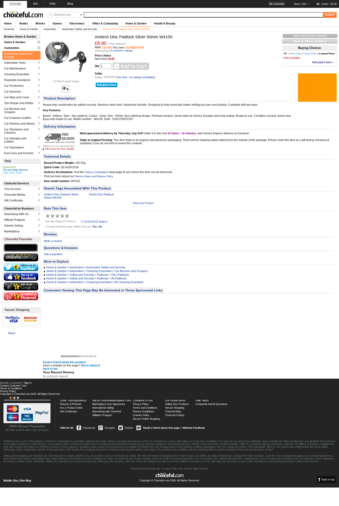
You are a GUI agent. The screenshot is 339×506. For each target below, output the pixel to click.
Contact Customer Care (13, 385)
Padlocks (102, 274)
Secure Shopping (174, 407)
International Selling (103, 407)
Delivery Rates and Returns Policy (94, 176)
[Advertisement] (78, 324)
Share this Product (143, 203)
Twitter (129, 427)
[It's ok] (91, 221)
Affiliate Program (14, 220)
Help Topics (202, 400)
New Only (295, 53)
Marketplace (12, 231)
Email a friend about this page (161, 427)
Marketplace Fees (121, 400)
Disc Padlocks (120, 274)
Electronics (77, 23)
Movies (40, 23)
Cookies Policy (141, 415)
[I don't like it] (88, 221)
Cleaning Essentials (99, 271)
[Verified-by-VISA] (10, 398)
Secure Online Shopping (146, 418)
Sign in (27, 382)
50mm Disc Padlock (101, 194)
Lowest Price (327, 53)
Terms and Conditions (145, 407)
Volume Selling (13, 225)
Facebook (89, 427)
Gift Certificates (13, 200)
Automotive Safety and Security (79, 29)
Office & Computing (105, 23)
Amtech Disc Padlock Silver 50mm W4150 (61, 196)
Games (57, 23)
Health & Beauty (164, 23)
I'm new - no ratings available (136, 77)
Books (23, 23)
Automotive (50, 29)
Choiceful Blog (173, 411)
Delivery (81, 400)
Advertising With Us (16, 214)
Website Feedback (194, 427)
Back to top (328, 479)
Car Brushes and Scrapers (131, 271)
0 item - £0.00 (329, 4)
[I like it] (94, 221)
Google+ (110, 427)
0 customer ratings (121, 50)
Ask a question (53, 254)
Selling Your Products (177, 404)
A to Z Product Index (71, 407)
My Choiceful (276, 4)
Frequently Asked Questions (211, 404)
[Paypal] (18, 398)
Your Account (12, 189)
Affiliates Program (102, 415)
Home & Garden (135, 23)
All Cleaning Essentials (128, 282)
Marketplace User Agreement (108, 404)
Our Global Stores (175, 400)
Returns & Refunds (70, 404)
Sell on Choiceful (101, 400)
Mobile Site (10, 480)
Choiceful (9, 29)
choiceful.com (23, 14)
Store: (300, 4)
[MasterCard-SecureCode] (14, 398)
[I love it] (97, 221)
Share (11, 333)
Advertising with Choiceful (106, 411)
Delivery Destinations (96, 172)
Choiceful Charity (174, 415)
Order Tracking (68, 400)
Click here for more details (59, 148)
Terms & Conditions (11, 388)
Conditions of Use (143, 400)
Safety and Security (82, 274)
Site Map (25, 480)
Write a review (53, 241)
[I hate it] (86, 221)
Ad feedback (88, 356)
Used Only (310, 53)
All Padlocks (119, 278)
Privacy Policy (141, 404)
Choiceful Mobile (14, 194)
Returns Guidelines (143, 411)
